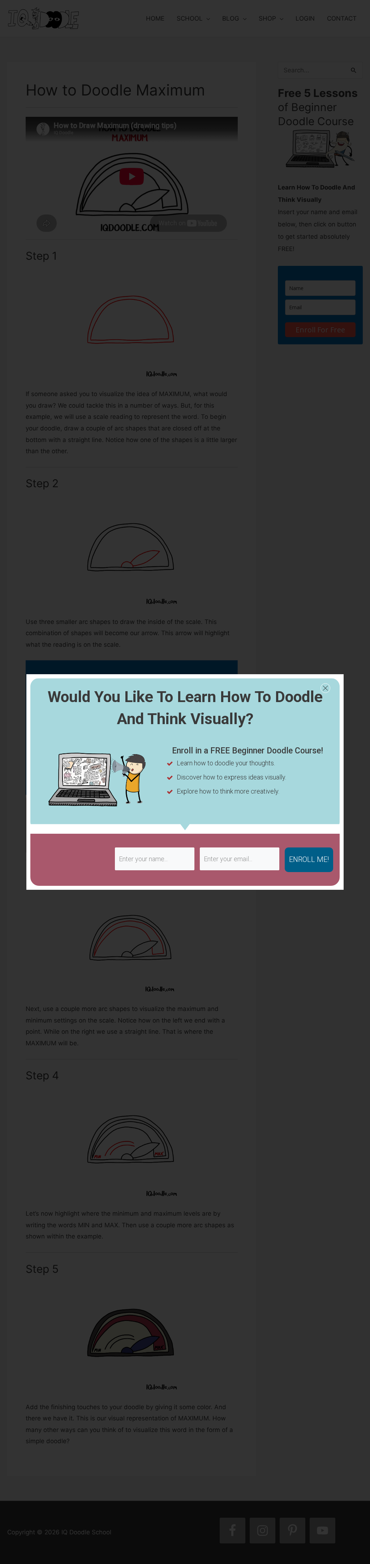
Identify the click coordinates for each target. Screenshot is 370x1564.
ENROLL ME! (309, 859)
